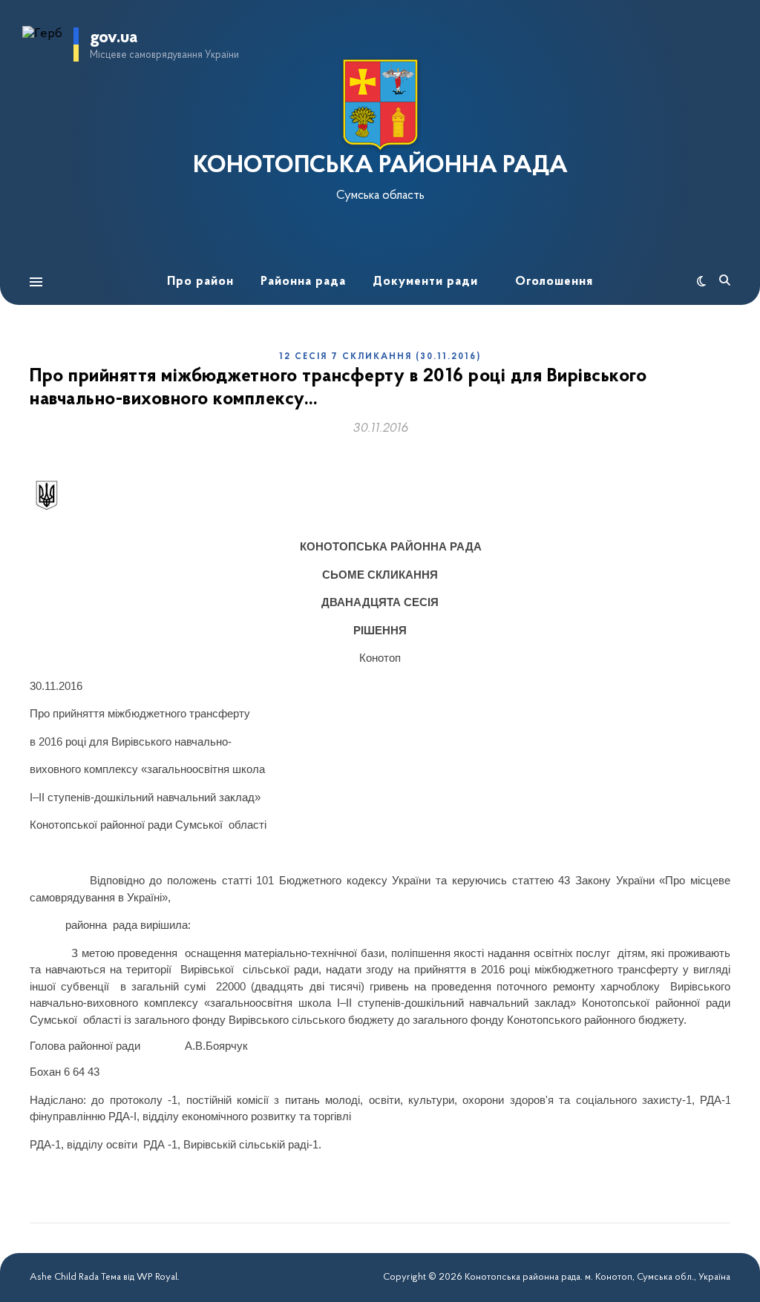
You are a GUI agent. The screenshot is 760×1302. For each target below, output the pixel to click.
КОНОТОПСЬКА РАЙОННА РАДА (380, 166)
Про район (200, 281)
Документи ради (425, 281)
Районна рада (303, 281)
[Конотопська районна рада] (380, 105)
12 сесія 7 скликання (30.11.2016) (380, 356)
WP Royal (157, 1277)
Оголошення (554, 281)
